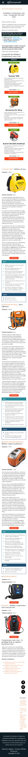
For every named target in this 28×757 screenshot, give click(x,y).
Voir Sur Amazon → (14, 92)
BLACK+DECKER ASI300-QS (10, 41)
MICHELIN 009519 (9, 576)
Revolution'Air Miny (17, 39)
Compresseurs (18, 9)
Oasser (5, 605)
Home (3, 9)
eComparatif (14, 2)
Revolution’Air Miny (10, 304)
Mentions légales (7, 749)
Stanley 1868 (16, 37)
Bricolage (9, 9)
